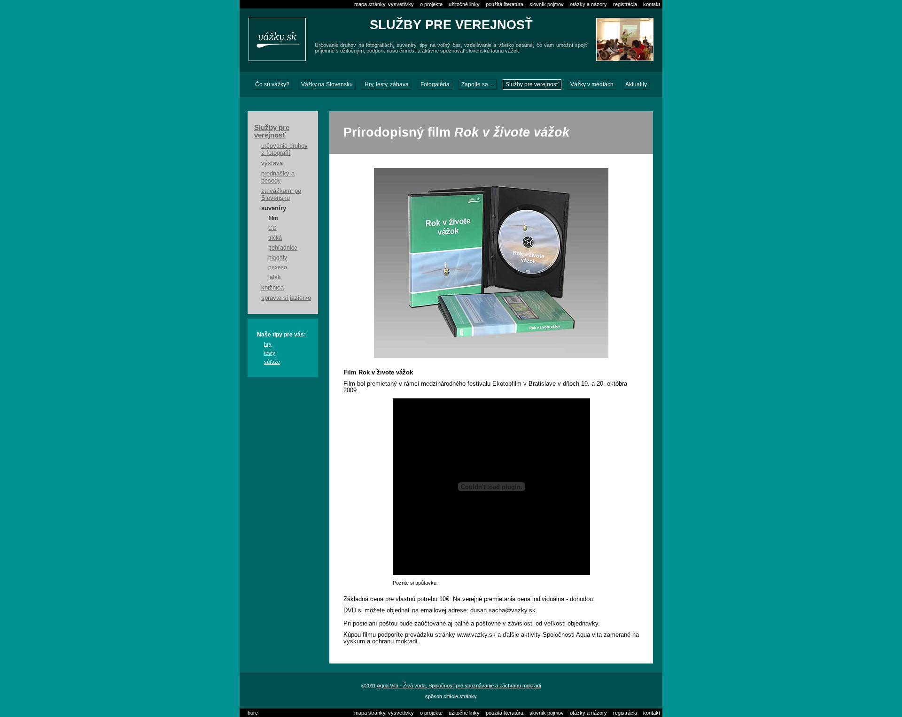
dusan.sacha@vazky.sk (503, 610)
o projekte (431, 4)
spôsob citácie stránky (451, 696)
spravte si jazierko (286, 297)
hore (253, 713)
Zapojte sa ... (477, 84)
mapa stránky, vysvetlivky (384, 4)
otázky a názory (588, 4)
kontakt (651, 4)
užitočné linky (464, 4)
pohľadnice (282, 247)
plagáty (277, 257)
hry (268, 344)
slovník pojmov (546, 4)
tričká (275, 238)
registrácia (625, 4)
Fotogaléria (435, 84)
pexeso (277, 267)
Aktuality (636, 84)
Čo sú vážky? (272, 84)
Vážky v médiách (592, 84)
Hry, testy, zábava (387, 84)
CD (272, 228)
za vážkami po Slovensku (281, 194)
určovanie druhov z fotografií (284, 149)
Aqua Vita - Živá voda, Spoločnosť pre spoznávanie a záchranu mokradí (459, 685)
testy (269, 353)
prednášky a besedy (278, 177)
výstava (272, 163)
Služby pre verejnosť (532, 84)
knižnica (272, 287)
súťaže (272, 362)
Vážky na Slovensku (327, 84)
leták (274, 277)
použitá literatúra (504, 4)
